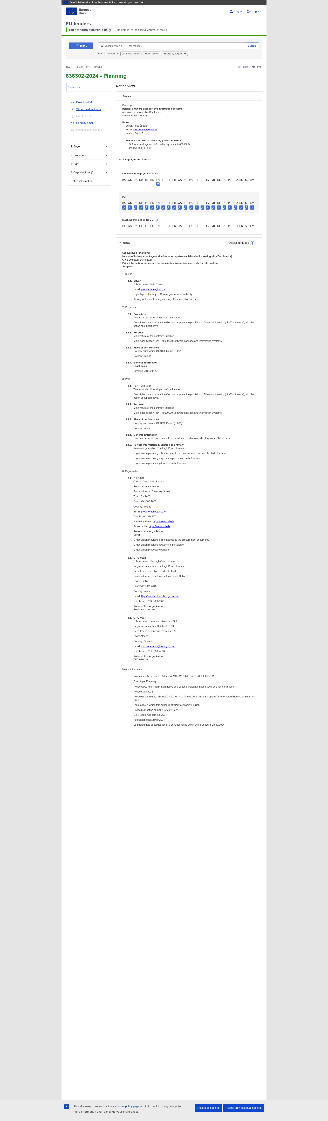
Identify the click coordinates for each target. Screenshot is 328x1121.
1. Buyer (76, 146)
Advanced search (131, 53)
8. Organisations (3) (82, 172)
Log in (238, 11)
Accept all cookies (208, 1107)
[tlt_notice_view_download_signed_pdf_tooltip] (158, 184)
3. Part (74, 163)
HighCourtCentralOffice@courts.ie (160, 596)
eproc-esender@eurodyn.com (158, 646)
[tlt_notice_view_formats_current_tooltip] (252, 243)
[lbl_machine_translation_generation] (156, 220)
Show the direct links (88, 109)
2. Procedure (78, 155)
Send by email (85, 123)
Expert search (152, 53)
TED (68, 67)
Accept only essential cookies (244, 1107)
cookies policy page (127, 1106)
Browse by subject (173, 53)
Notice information (82, 181)
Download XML (85, 102)
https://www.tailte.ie (163, 521)
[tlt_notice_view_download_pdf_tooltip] (124, 207)
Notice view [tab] (74, 87)
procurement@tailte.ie (145, 129)
